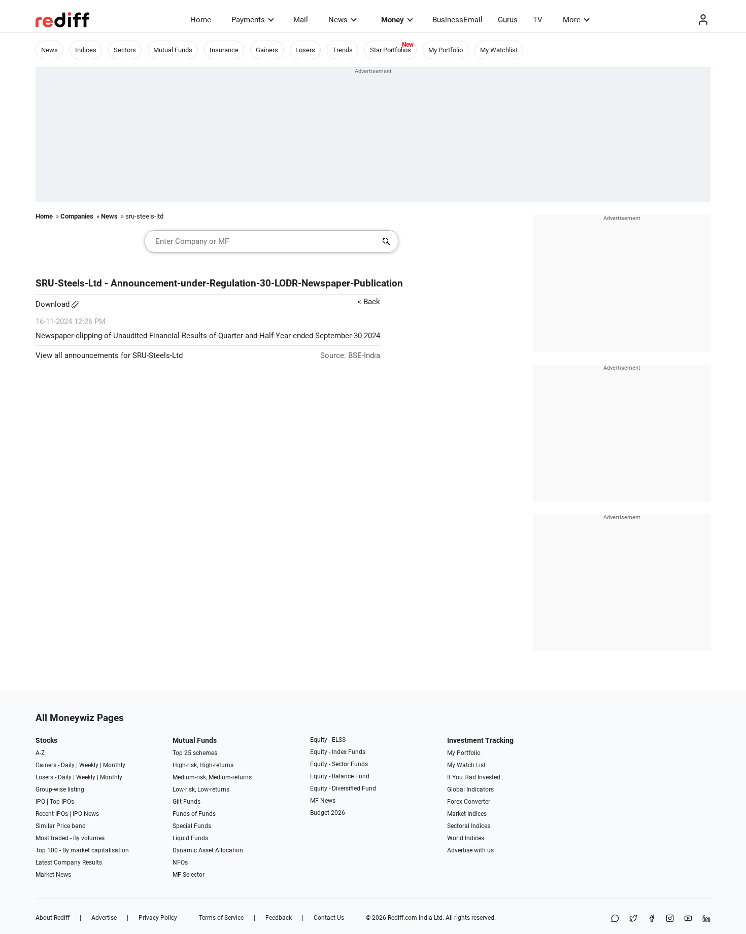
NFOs (180, 862)
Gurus (508, 19)
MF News (322, 800)
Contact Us (329, 917)
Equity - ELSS (328, 739)
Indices (85, 50)
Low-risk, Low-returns (201, 789)
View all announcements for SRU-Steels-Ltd (109, 355)
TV (537, 19)
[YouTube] (688, 919)
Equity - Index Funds (337, 752)
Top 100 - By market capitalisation (82, 850)
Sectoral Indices (468, 826)
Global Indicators (470, 789)
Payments (248, 19)
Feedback (278, 917)
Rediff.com (402, 917)
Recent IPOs (52, 813)
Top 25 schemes (195, 753)
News (338, 19)
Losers (305, 50)
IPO (40, 801)
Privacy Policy (158, 917)
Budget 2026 (327, 812)
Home (200, 19)
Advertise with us (470, 850)
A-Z (40, 753)
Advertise (104, 917)
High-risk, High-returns (203, 765)
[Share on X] (633, 919)
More (572, 19)
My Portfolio (445, 50)
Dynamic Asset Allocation (208, 850)
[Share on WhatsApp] (615, 919)
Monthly (114, 765)
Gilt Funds (186, 801)
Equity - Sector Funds (339, 764)
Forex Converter (468, 801)
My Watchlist (499, 50)
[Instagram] (670, 919)
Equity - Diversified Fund (343, 788)
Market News (53, 874)
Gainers (267, 50)
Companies (76, 216)
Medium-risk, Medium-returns (212, 777)
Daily (68, 765)
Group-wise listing (60, 789)
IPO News (86, 813)
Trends (342, 50)
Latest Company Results (69, 862)
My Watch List (466, 765)
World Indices (465, 838)
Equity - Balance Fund (339, 776)
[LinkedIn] (706, 919)
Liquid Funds (190, 838)
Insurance (224, 50)
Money (392, 19)
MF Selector (189, 874)
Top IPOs (62, 801)
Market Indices (467, 813)
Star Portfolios (390, 50)
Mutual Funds (172, 50)
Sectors (125, 50)
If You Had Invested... (476, 777)
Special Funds (192, 826)
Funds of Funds (194, 813)
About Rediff (53, 917)
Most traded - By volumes (70, 838)
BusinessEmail (457, 19)
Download (54, 304)
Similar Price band (61, 826)
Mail (300, 19)
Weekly (88, 765)
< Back (368, 301)
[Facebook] (652, 919)
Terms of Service (221, 917)
